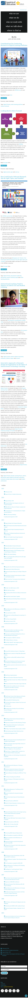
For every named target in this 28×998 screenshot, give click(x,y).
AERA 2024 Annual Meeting (10, 514)
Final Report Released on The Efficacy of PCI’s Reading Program (13, 790)
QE (14, 479)
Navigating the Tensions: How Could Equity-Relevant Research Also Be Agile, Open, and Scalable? (14, 259)
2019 (2, 605)
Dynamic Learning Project (16, 475)
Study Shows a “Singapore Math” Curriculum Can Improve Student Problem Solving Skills (14, 752)
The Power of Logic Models (10, 619)
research (18, 358)
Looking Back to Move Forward (11, 111)
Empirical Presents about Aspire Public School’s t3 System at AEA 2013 (14, 744)
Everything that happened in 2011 (10, 805)
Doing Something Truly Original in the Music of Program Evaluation (14, 504)
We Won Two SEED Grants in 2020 (12, 588)
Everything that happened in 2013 (10, 758)
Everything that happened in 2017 (10, 668)
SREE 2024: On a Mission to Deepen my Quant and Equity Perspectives (14, 507)
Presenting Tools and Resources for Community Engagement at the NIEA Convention (14, 686)
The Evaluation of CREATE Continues (12, 637)
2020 (2, 584)
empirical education (18, 356)
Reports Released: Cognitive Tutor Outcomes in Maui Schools (15, 860)
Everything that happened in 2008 (10, 871)
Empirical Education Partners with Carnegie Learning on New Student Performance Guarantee (15, 812)
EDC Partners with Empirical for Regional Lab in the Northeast (14, 902)
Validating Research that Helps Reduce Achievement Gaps (15, 599)
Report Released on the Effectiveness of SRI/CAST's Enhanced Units (15, 609)
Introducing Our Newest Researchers (12, 569)
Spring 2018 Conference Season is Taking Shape (15, 651)
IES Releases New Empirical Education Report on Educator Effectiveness (14, 719)
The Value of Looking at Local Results (12, 776)
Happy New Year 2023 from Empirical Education (14, 548)
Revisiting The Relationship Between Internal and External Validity (14, 534)
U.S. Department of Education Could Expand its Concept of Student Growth (14, 725)
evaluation (3, 358)
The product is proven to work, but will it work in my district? (15, 665)
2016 (2, 672)
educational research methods (8, 277)
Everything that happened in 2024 (10, 516)
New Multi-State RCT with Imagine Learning (13, 642)
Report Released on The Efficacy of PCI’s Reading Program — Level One (14, 866)
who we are (14, 13)
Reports (2, 986)
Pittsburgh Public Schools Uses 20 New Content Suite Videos (15, 680)
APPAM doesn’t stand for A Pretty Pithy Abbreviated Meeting (14, 654)
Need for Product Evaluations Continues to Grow (15, 803)
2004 (2, 913)
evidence (8, 358)
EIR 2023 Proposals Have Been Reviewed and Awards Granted (15, 526)
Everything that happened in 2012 (10, 782)
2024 (2, 497)
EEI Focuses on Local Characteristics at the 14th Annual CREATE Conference (14, 856)
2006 (2, 899)
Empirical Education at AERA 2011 (12, 822)
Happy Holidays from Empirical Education (13, 523)
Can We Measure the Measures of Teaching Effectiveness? (13, 766)
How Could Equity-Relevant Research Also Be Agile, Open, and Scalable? (13, 177)
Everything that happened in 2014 (10, 733)
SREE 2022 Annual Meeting (10, 554)
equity (16, 277)
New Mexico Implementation (11, 675)
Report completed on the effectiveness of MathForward (13, 838)
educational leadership (16, 275)
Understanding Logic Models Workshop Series (14, 731)
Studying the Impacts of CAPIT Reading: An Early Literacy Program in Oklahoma (14, 551)
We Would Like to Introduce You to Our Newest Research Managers (14, 709)
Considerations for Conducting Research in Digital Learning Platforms (14, 44)
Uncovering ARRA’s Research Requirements (13, 833)
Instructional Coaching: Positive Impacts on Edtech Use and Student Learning (13, 285)
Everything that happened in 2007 (10, 895)
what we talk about (14, 26)
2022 (2, 542)
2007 (2, 875)
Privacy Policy (3, 985)
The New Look (8, 706)
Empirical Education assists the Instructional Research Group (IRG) (13, 842)
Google (7, 479)
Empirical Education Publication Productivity (14, 677)
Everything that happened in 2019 (10, 623)
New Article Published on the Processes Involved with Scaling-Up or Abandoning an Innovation (14, 662)
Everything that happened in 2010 (10, 826)
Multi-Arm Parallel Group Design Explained (14, 537)
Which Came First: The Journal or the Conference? (15, 579)
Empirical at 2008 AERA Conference (12, 882)
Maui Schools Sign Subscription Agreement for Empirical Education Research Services (14, 878)
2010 (2, 808)
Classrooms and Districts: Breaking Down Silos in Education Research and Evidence (14, 634)
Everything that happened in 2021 (10, 581)
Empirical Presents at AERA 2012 (11, 800)
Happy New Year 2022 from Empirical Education (14, 567)
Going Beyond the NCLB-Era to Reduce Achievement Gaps (15, 593)
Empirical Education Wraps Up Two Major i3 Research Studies (15, 572)
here (11, 95)
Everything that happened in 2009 (10, 849)
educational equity (5, 477)
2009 (2, 829)
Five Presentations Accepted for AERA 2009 (13, 863)
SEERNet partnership (7, 216)
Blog (2, 982)
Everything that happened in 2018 (10, 644)
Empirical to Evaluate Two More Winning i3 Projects (15, 722)
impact (12, 358)
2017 (2, 648)
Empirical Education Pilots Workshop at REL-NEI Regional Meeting (14, 885)
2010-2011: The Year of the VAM (11, 824)
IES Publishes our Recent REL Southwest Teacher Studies (14, 658)
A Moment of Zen (8, 491)
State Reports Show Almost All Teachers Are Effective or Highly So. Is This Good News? (13, 748)
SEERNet (21, 144)
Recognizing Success (9, 815)
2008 (2, 852)
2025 (2, 488)
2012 (2, 762)
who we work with (14, 22)
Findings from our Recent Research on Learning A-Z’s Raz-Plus (15, 616)
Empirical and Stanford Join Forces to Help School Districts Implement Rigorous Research (14, 917)
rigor (12, 172)
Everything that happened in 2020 (10, 602)
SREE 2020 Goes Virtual (10, 590)
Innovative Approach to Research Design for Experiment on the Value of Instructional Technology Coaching (14, 364)
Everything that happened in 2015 (10, 712)
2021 (2, 563)
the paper (5, 162)
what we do (14, 17)
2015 (2, 693)
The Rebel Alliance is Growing (11, 640)
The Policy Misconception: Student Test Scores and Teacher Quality (15, 703)
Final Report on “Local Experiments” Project (13, 869)
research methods (5, 106)
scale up (17, 172)
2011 (2, 786)
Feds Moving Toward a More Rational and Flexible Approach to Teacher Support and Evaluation (14, 697)
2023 (2, 520)
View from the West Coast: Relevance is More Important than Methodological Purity (13, 630)
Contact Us (3, 983)
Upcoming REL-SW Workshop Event (12, 700)
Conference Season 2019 (10, 621)
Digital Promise (7, 104)
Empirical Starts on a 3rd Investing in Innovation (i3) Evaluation (15, 756)
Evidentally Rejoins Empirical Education (13, 545)
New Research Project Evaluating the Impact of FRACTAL (14, 530)
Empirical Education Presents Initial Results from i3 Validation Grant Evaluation (14, 740)
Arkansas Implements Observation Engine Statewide (15, 683)
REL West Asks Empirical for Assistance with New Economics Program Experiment (14, 892)
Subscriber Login (23, 9)
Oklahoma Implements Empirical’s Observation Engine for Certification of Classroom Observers (14, 770)
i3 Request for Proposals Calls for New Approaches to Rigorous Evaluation (15, 846)
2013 (2, 736)
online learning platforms (17, 104)
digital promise (7, 172)
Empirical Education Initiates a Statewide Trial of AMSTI (14, 909)
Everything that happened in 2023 (10, 539)
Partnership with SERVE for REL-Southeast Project (15, 906)
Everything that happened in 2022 (10, 560)
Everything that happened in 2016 (10, 689)
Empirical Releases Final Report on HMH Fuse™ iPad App (15, 773)
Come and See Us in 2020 (10, 612)
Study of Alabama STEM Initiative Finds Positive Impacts (14, 780)
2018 (2, 627)
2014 (2, 715)
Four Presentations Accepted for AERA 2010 (14, 835)
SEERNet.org (18, 90)
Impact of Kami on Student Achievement (13, 494)
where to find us (14, 30)
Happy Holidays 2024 (9, 500)
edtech (12, 356)
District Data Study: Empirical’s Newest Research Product (14, 797)
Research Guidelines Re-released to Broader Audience (13, 794)
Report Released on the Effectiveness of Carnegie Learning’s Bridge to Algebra (14, 888)
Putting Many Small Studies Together (12, 596)
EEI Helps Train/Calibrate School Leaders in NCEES (15, 728)
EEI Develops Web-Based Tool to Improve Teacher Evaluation (14, 818)
